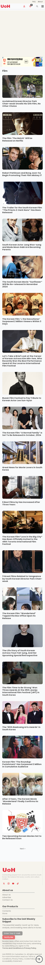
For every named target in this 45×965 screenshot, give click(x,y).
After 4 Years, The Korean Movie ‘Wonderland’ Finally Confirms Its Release (20, 801)
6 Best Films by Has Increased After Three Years (21, 503)
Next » (22, 848)
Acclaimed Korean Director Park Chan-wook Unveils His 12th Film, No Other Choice (21, 103)
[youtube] (13, 883)
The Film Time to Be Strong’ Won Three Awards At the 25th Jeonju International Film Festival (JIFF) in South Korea (20, 691)
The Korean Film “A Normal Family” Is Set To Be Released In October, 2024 (22, 434)
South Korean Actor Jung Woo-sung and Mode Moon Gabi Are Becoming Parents (21, 247)
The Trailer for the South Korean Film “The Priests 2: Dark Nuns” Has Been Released (22, 210)
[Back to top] (39, 959)
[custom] (17, 883)
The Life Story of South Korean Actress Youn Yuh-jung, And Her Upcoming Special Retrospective (19, 653)
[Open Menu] (42, 6)
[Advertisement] (22, 32)
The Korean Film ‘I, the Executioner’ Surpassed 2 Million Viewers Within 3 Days (21, 321)
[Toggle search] (37, 6)
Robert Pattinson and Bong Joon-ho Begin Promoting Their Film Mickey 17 (22, 174)
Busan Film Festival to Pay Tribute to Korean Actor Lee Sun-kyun (21, 399)
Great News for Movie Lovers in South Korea (22, 468)
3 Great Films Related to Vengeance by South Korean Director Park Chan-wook (22, 578)
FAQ (34, 2)
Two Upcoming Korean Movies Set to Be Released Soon (21, 837)
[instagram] (8, 883)
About (40, 2)
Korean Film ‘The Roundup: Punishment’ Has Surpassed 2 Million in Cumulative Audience (22, 764)
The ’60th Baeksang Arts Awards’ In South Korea (21, 728)
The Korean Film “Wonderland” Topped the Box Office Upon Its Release (19, 615)
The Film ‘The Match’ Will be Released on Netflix (17, 139)
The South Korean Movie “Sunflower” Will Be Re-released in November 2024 (22, 284)
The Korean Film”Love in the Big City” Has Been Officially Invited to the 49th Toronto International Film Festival (22, 540)
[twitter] (4, 883)
